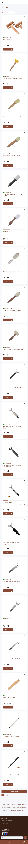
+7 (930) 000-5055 (5, 829)
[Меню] (2, 2)
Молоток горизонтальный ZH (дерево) (13, 349)
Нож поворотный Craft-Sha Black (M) (12, 388)
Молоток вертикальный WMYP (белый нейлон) (12, 195)
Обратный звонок (5, 830)
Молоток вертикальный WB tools (11, 155)
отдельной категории (6, 811)
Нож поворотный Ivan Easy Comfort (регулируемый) (12, 427)
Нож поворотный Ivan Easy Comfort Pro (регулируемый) (13, 466)
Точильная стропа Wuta (9, 697)
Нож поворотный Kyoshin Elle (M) (11, 620)
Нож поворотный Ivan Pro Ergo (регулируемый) (11, 543)
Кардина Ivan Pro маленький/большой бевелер (13, 775)
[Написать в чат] (25, 837)
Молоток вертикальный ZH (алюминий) (13, 271)
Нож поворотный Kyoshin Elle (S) (11, 658)
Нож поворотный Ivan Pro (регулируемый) (14, 504)
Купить (6, 49)
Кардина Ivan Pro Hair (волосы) (11, 736)
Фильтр (4, 838)
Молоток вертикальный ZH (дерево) (12, 310)
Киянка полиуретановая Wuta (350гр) (12, 78)
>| (12, 795)
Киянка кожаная (7, 39)
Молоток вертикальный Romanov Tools (13, 117)
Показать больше (14, 791)
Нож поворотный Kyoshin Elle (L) (11, 581)
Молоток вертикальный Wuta (10, 233)
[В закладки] (25, 16)
